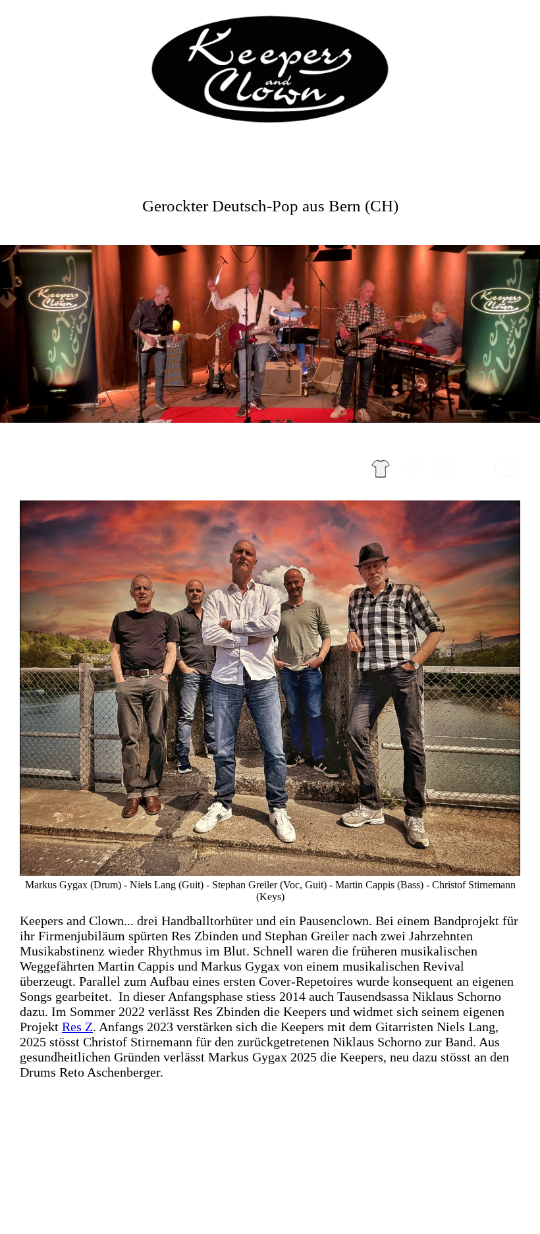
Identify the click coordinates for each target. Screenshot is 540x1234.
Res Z (77, 1026)
